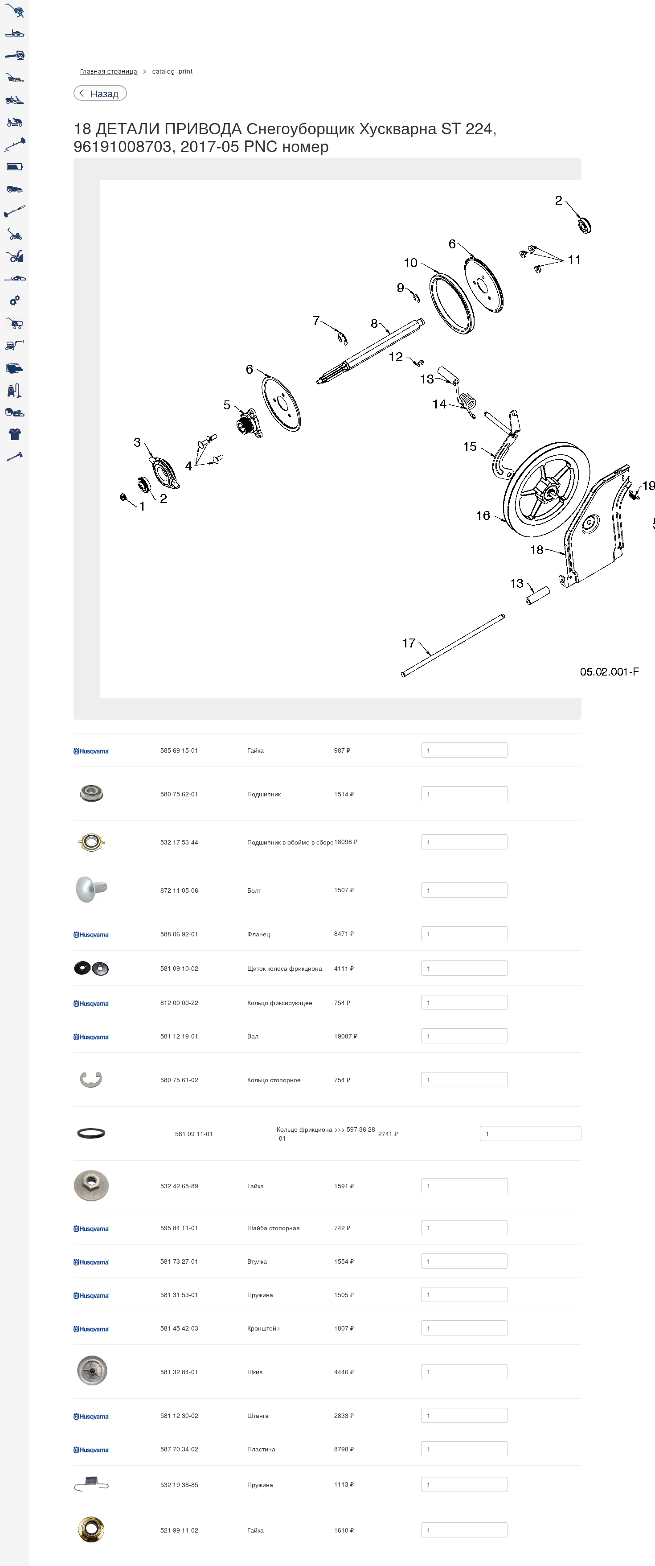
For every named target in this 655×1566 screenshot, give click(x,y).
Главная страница (109, 71)
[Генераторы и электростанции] (14, 323)
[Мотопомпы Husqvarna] (14, 368)
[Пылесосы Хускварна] (14, 390)
